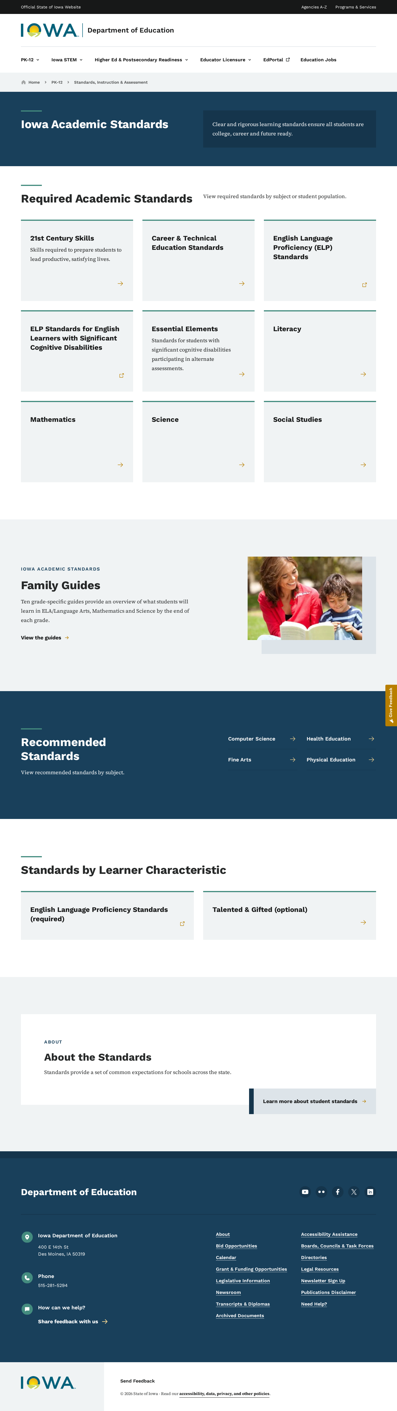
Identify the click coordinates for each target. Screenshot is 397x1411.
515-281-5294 (53, 1285)
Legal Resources (320, 1269)
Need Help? (314, 1304)
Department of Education (130, 30)
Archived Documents (240, 1315)
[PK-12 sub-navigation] (37, 60)
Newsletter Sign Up (323, 1280)
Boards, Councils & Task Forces (337, 1246)
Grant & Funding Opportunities (251, 1269)
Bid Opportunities (236, 1246)
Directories (314, 1257)
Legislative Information (243, 1280)
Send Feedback (137, 1381)
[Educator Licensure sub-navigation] (249, 60)
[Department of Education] (50, 30)
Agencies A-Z (314, 7)
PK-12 (56, 82)
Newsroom (228, 1292)
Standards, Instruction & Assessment (111, 82)
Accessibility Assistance (329, 1234)
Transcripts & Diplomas (243, 1304)
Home (34, 82)
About (223, 1234)
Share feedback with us (68, 1321)
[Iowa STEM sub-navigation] (81, 60)
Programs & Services (355, 7)
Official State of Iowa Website (51, 7)
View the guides (41, 637)
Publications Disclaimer (328, 1292)
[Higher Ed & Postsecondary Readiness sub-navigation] (186, 60)
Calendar (226, 1257)
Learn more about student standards (310, 1101)
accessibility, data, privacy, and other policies (224, 1393)
